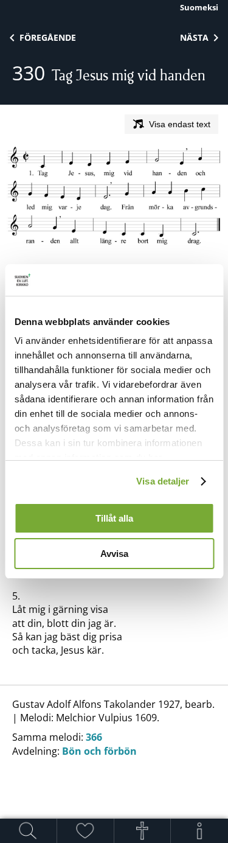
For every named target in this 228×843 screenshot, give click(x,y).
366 (94, 737)
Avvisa (114, 553)
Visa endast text (179, 124)
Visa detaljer (162, 481)
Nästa (194, 37)
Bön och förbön (99, 751)
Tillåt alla (114, 518)
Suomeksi (199, 7)
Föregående (47, 37)
